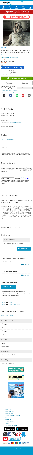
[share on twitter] (4, 95)
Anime (10, 302)
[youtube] (5, 439)
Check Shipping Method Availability (9, 90)
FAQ (6, 417)
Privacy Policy (8, 409)
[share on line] (17, 95)
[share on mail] (29, 95)
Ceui (2, 55)
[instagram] (14, 434)
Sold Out (11, 75)
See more (26, 264)
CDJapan (3, 302)
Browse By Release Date (8, 363)
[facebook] (9, 434)
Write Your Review (9, 287)
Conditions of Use (9, 411)
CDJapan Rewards (9, 421)
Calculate (24, 88)
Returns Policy (8, 419)
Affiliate (7, 423)
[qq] (23, 434)
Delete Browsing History (7, 315)
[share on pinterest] (23, 95)
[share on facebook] (10, 95)
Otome (15, 302)
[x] (5, 434)
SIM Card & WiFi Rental (11, 425)
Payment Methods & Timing (7, 92)
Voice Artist (17, 304)
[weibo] (18, 434)
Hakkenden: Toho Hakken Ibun (9, 355)
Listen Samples (24, 248)
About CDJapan (9, 413)
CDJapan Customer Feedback (12, 415)
